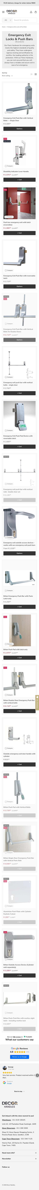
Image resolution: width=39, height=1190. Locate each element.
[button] (35, 12)
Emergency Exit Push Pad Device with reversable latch (18, 437)
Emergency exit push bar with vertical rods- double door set (18, 490)
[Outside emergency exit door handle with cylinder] (19, 735)
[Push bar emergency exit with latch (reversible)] (19, 203)
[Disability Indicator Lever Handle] (19, 152)
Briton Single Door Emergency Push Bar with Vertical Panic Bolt (18, 859)
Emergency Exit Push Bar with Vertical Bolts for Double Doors (18, 330)
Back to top (18, 1091)
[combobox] (19, 20)
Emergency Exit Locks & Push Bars (17, 26)
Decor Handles (11, 1185)
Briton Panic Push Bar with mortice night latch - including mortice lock (18, 1019)
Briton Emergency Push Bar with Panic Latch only (18, 597)
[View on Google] (5, 1068)
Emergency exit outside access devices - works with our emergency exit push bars (19, 544)
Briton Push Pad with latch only (15, 649)
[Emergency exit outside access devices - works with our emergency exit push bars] (19, 523)
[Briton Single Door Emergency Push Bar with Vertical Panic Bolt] (19, 839)
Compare (10, 113)
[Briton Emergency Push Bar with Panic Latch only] (19, 577)
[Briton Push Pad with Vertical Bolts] (19, 788)
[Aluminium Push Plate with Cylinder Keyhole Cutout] (19, 892)
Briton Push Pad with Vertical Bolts (16, 807)
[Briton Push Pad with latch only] (19, 630)
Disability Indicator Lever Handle (16, 171)
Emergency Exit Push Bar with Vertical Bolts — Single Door (18, 119)
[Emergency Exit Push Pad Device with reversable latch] (19, 417)
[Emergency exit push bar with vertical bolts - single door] (19, 363)
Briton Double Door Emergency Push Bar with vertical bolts (19, 701)
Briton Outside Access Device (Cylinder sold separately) (18, 966)
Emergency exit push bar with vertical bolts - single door (18, 383)
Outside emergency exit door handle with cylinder (19, 755)
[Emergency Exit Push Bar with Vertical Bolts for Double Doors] (19, 310)
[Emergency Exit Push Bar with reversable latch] (19, 257)
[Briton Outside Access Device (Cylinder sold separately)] (19, 946)
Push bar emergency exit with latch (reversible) (17, 223)
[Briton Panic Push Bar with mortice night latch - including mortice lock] (19, 999)
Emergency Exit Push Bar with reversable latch (19, 277)
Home (3, 26)
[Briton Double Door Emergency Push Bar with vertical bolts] (19, 681)
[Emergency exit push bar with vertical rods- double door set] (19, 470)
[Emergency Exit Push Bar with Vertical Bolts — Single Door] (19, 99)
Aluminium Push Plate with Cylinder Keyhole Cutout (17, 912)
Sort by (4, 73)
